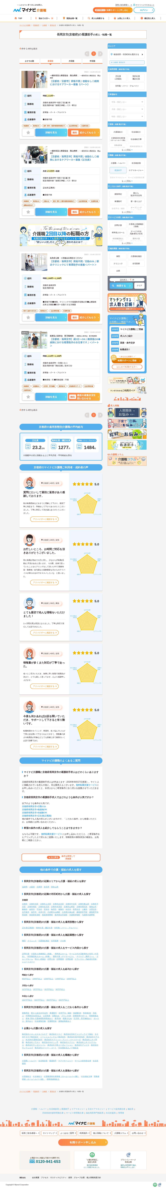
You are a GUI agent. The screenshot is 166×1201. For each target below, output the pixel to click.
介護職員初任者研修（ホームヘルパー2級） (61, 1076)
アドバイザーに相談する (43, 519)
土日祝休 (46, 1016)
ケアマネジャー (78, 1109)
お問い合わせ (137, 1133)
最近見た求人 (149, 18)
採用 (70, 1177)
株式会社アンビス (82, 1045)
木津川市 (42, 912)
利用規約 (83, 1133)
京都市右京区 (43, 907)
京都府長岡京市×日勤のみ (34, 806)
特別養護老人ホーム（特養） (39, 956)
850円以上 (26, 979)
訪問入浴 (51, 959)
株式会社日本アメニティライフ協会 (78, 1034)
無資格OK (87, 1013)
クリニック (32, 941)
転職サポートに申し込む (112, 10)
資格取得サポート (80, 1016)
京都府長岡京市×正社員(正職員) (36, 816)
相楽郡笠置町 (34, 915)
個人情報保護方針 (94, 1177)
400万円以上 (64, 1000)
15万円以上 (26, 989)
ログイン (144, 10)
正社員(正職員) (28, 928)
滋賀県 (24, 887)
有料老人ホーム (61, 954)
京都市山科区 (69, 907)
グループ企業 (79, 1177)
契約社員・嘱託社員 (44, 928)
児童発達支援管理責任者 (53, 1113)
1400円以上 (60, 979)
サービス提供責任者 (83, 1061)
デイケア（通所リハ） (86, 956)
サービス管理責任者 (75, 1113)
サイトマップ (49, 1133)
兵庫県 (39, 887)
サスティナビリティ (58, 1177)
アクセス (44, 1177)
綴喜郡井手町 (82, 912)
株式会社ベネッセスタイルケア (34, 1034)
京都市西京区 (82, 907)
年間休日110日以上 (33, 1016)
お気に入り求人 (123, 18)
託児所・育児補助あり (83, 1018)
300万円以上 (39, 1000)
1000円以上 (37, 979)
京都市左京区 (58, 904)
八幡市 (84, 909)
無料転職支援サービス (86, 785)
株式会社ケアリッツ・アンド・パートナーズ (62, 1040)
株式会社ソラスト (33, 1042)
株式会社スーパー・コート (46, 1048)
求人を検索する (98, 18)
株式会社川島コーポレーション (60, 1045)
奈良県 (46, 887)
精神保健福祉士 (53, 1079)
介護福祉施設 (43, 941)
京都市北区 (33, 904)
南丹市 (34, 912)
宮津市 (46, 909)
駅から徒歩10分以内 (39, 1013)
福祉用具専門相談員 (94, 1113)
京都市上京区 (45, 904)
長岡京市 (119, 62)
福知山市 (92, 907)
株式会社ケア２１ (67, 1042)
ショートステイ (28, 962)
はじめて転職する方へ (127, 367)
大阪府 (32, 887)
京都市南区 (32, 907)
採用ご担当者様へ (29, 1133)
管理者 (121, 1113)
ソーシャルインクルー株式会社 (53, 1037)
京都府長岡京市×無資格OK (34, 809)
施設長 (130, 1109)
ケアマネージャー (65, 1061)
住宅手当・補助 (65, 1013)
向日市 (68, 909)
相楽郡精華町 (47, 915)
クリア (139, 286)
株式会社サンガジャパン (36, 1045)
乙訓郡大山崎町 (53, 912)
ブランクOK (66, 1016)
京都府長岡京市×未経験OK (34, 813)
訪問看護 (60, 959)
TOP (20, 18)
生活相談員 (42, 1061)
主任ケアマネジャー (96, 1109)
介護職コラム (120, 1133)
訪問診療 (69, 959)
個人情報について (101, 1133)
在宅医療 (54, 941)
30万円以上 (60, 989)
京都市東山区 (83, 904)
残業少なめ (67, 1018)
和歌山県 (54, 887)
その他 (63, 941)
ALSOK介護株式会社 (34, 1040)
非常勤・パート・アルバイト (66, 928)
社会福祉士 (37, 1076)
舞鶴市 (24, 909)
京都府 (46, 483)
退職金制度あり (64, 1021)
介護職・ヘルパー (29, 1061)
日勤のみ (55, 1016)
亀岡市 (54, 909)
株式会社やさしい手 (50, 1042)
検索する (121, 285)
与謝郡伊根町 (74, 915)
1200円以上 (48, 979)
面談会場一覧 (72, 18)
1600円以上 (71, 979)
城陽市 (61, 909)
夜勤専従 (25, 1013)
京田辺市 (92, 909)
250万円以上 (27, 1000)
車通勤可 (53, 1013)
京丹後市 (25, 912)
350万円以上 (51, 1000)
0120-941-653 (48, 1161)
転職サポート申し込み (83, 1142)
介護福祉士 (26, 1076)
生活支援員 (111, 1113)
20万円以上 (38, 989)
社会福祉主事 (86, 1076)
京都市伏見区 (56, 907)
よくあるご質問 (67, 1133)
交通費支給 (52, 1021)
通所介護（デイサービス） (64, 956)
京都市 (24, 904)
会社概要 (35, 1177)
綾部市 (32, 909)
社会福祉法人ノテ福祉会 (68, 1048)
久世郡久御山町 (68, 912)
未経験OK (77, 1013)
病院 (24, 941)
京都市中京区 (71, 904)
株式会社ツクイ (55, 1034)
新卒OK (58, 1018)
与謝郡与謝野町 (88, 915)
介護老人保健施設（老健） (42, 954)
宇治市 (39, 909)
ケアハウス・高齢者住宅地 (85, 959)
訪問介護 (25, 954)
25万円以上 (49, 989)
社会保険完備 (40, 1021)
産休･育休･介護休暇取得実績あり (39, 1018)
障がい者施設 (40, 959)
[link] (29, 61)
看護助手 (53, 1061)
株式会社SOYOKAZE (76, 1037)
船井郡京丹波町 (61, 915)
